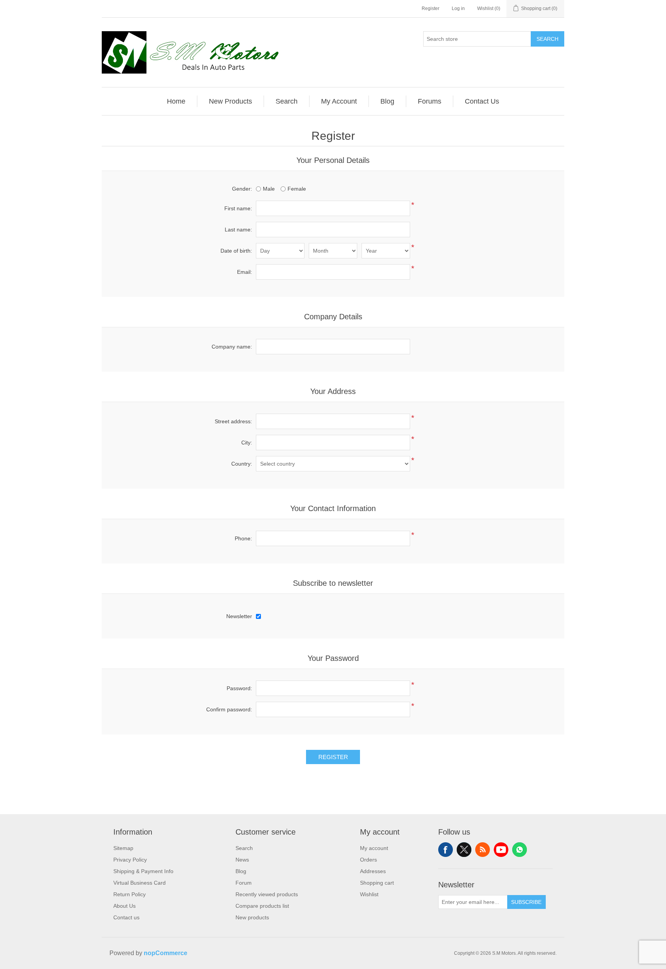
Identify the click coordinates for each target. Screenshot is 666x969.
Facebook (445, 849)
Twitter (464, 849)
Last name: (238, 229)
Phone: (243, 538)
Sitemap (123, 848)
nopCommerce (165, 953)
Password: (239, 688)
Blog (240, 871)
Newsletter (239, 616)
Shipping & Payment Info (143, 871)
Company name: (232, 347)
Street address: (233, 421)
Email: (244, 272)
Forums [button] (429, 101)
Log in (458, 8)
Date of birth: (236, 251)
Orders (368, 860)
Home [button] (176, 101)
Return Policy (129, 894)
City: (246, 442)
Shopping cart (377, 883)
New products (252, 917)
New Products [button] (230, 101)
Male (269, 189)
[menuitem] (176, 101)
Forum (243, 883)
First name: (238, 208)
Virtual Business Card (139, 883)
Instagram (519, 849)
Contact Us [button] (482, 101)
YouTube (501, 849)
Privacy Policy (130, 860)
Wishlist (369, 894)
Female (297, 189)
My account (374, 848)
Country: (241, 464)
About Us (124, 906)
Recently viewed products (266, 894)
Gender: (242, 189)
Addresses (373, 871)
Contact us (126, 917)
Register (430, 8)
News (242, 860)
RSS (482, 849)
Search (547, 39)
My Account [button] (339, 101)
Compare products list (262, 906)
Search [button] (287, 101)
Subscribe (526, 902)
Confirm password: (229, 709)
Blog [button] (387, 101)
